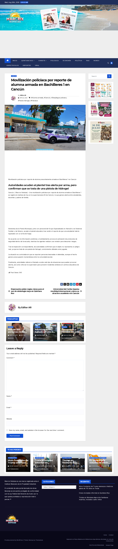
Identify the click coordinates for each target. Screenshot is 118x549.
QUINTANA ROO (27, 60)
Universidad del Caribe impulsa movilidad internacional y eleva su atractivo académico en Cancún (65, 291)
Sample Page (109, 545)
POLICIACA (55, 60)
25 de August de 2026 (17, 466)
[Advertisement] (59, 44)
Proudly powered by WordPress (14, 540)
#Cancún (47, 98)
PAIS (88, 60)
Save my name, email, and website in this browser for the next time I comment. (36, 430)
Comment (10, 358)
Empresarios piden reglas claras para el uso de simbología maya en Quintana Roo (27, 291)
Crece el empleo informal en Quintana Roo (44, 462)
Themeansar (39, 540)
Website (9, 419)
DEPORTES (27, 65)
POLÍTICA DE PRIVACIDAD (96, 545)
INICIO (15, 60)
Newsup (31, 540)
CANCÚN (14, 76)
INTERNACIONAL (12, 457)
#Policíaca (34, 101)
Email (8, 407)
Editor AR (23, 95)
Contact (111, 535)
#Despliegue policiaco (59, 98)
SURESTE (42, 60)
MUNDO (96, 60)
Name (9, 396)
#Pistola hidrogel (24, 101)
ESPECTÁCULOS (13, 65)
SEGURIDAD (103, 457)
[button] (108, 63)
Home (105, 535)
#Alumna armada (37, 98)
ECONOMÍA (67, 60)
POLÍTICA (78, 60)
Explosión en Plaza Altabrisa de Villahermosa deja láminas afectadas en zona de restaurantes (90, 540)
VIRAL (37, 65)
